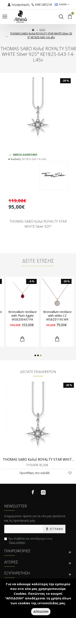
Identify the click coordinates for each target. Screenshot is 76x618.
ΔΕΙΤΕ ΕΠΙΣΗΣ (38, 261)
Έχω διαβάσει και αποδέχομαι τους (30, 540)
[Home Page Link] (33, 30)
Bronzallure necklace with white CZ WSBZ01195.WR (55, 315)
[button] (35, 355)
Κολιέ (42, 29)
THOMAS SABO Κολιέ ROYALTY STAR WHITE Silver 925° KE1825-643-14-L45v (39, 459)
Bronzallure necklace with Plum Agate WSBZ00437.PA (21, 315)
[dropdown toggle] (60, 16)
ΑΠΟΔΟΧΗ (40, 612)
